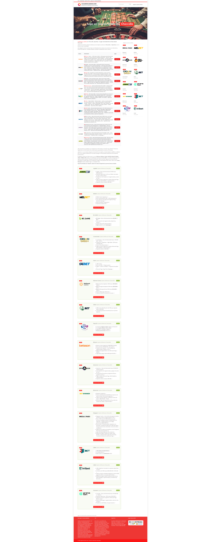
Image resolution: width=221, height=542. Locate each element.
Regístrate (117, 59)
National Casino (88, 85)
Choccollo (108, 168)
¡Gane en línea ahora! (98, 186)
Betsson (86, 56)
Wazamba (87, 137)
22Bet (86, 108)
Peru (86, 515)
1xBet (86, 101)
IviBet (86, 72)
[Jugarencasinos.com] (88, 4)
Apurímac (90, 515)
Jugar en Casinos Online (137, 4)
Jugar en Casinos (81, 515)
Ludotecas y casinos (82, 42)
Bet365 (86, 94)
